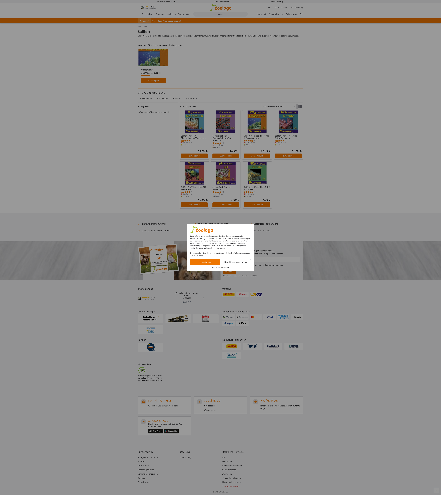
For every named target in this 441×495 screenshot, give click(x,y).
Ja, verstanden (205, 262)
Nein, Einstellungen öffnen (235, 262)
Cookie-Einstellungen (234, 253)
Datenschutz (216, 268)
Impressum (225, 268)
